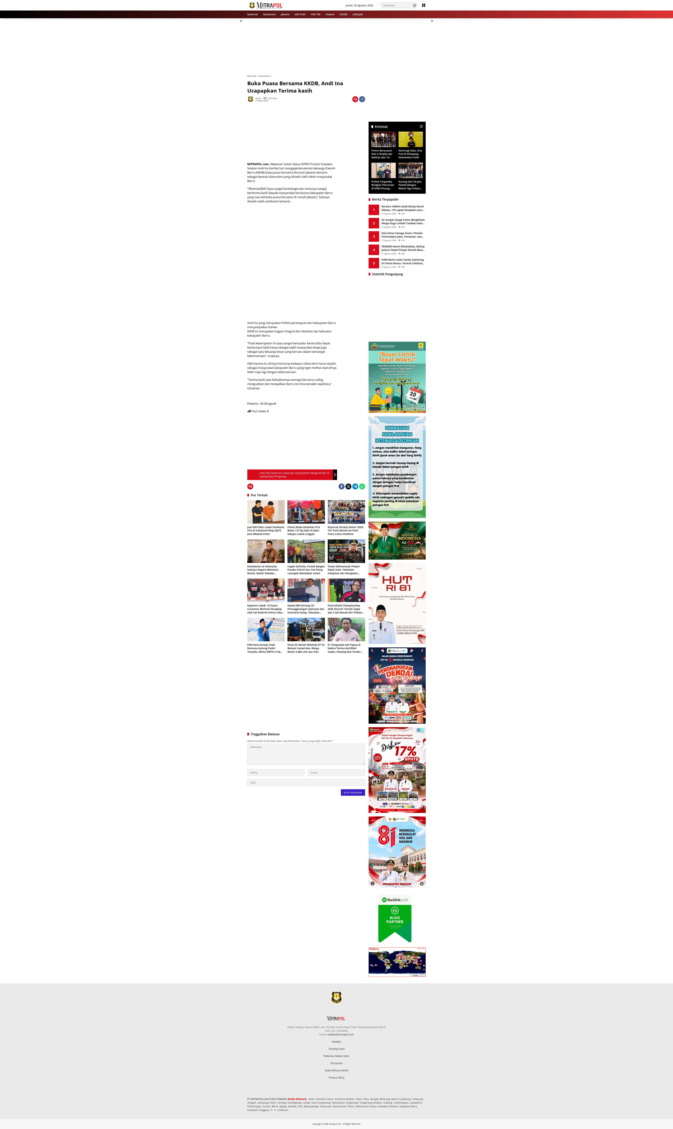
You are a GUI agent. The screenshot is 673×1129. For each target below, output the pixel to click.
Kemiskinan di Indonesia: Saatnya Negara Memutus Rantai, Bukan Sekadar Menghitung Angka (262, 570)
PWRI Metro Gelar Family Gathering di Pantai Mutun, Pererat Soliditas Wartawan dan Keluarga (403, 261)
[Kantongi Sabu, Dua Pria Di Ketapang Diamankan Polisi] (411, 139)
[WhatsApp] (362, 486)
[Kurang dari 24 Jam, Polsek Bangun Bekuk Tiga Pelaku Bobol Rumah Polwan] (411, 170)
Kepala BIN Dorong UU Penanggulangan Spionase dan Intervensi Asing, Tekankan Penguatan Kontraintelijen (305, 609)
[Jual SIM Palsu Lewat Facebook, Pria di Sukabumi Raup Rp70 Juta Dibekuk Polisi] (266, 512)
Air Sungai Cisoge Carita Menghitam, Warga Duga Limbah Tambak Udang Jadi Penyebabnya (403, 221)
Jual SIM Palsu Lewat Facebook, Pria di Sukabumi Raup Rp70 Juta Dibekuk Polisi (266, 530)
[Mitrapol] (266, 5)
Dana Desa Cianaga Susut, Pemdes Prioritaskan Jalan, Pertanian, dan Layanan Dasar (402, 234)
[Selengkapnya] (421, 126)
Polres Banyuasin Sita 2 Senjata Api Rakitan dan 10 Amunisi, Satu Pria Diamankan (382, 154)
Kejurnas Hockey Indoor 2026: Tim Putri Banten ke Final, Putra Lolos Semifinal (346, 530)
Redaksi (336, 1041)
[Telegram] (355, 486)
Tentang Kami (336, 1048)
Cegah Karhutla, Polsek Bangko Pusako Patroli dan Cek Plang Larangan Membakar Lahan (306, 570)
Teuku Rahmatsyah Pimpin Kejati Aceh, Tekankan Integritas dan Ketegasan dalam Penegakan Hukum (344, 570)
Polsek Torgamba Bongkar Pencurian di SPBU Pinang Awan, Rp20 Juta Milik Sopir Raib (382, 185)
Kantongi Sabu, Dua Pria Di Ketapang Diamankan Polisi (410, 154)
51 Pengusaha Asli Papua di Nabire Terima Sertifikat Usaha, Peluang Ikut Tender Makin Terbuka (344, 648)
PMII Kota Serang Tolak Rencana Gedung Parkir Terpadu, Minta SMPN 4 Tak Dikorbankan (264, 648)
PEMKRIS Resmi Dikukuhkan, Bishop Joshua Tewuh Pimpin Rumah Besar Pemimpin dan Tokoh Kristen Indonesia (403, 248)
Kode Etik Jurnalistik (336, 1070)
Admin (258, 98)
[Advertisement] (230, 70)
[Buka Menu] (424, 5)
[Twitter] (348, 486)
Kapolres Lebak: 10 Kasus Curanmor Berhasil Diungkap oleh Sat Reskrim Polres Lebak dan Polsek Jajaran (265, 609)
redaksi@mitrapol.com (340, 1034)
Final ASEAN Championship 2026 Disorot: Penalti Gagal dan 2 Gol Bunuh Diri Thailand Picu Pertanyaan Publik (346, 609)
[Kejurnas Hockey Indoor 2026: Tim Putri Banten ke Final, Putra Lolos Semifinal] (346, 512)
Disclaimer (336, 1063)
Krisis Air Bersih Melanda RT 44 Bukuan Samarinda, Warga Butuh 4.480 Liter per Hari (305, 648)
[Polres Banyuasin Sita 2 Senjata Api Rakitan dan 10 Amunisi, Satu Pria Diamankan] (383, 139)
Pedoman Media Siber (336, 1056)
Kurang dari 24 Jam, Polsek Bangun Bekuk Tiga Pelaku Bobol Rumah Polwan (410, 185)
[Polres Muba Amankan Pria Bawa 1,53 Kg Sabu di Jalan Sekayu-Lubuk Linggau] (306, 512)
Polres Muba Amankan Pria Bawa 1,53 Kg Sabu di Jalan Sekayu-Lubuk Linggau (303, 530)
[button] (414, 5)
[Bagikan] (362, 99)
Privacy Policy (336, 1077)
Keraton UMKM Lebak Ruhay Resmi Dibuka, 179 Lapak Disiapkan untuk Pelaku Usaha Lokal (403, 208)
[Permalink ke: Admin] (251, 99)
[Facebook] (342, 486)
